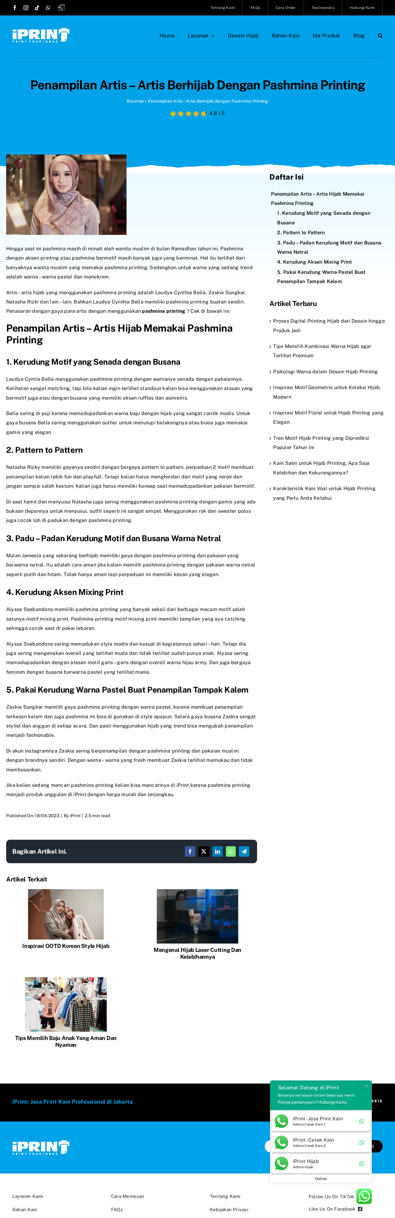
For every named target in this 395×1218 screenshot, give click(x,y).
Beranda (135, 101)
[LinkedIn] (217, 851)
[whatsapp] (48, 7)
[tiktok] (37, 7)
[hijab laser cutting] (198, 891)
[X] (203, 851)
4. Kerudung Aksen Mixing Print (314, 262)
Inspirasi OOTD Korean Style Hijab (65, 946)
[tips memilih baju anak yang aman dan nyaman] (66, 979)
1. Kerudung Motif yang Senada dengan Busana (323, 217)
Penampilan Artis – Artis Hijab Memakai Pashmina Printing (317, 198)
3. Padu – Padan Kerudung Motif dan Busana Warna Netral (329, 247)
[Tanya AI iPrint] (63, 8)
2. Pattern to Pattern (301, 233)
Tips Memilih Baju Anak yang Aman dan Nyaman (66, 1041)
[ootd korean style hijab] (66, 891)
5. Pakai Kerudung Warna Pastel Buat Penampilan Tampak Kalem (321, 276)
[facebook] (14, 7)
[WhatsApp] (230, 851)
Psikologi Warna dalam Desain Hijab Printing (325, 372)
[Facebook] (190, 851)
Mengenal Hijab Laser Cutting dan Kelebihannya (197, 953)
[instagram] (25, 7)
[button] (380, 35)
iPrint (75, 815)
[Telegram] (244, 851)
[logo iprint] (40, 30)
